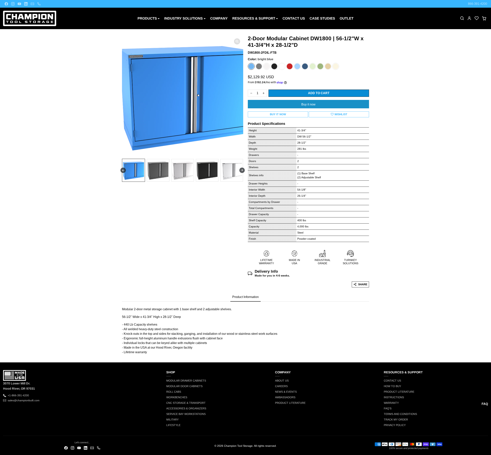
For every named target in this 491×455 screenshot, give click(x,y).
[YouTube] (19, 4)
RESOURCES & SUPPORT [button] (253, 18)
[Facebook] (6, 4)
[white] (281, 66)
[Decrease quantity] (251, 93)
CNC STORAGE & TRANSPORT (186, 402)
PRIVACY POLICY (395, 425)
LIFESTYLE (173, 425)
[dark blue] (305, 66)
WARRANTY (391, 402)
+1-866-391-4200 (18, 395)
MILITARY (172, 419)
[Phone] (39, 4)
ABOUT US (282, 380)
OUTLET (346, 18)
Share (362, 284)
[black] (274, 66)
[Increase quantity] (263, 93)
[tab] (245, 297)
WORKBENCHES (176, 397)
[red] (289, 66)
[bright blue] (251, 66)
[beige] (328, 66)
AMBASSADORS (285, 397)
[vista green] (320, 66)
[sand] (335, 66)
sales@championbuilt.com (24, 400)
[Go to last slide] (123, 170)
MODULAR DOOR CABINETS (184, 386)
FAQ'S (387, 408)
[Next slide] (242, 170)
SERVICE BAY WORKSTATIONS (186, 414)
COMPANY (219, 18)
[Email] (32, 4)
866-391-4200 (477, 3)
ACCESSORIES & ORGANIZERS (186, 408)
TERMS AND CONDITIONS (400, 414)
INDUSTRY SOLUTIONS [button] (183, 18)
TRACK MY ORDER (396, 419)
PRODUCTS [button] (147, 18)
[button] (462, 18)
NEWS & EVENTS (286, 391)
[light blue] (297, 66)
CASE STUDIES (322, 18)
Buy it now (308, 104)
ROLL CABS (173, 391)
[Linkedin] (26, 4)
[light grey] (266, 66)
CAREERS (281, 386)
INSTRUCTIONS (394, 397)
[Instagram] (13, 4)
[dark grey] (258, 66)
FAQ (485, 404)
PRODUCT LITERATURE (290, 402)
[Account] (469, 18)
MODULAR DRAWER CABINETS (186, 380)
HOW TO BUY (392, 386)
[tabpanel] (245, 330)
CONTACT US (294, 18)
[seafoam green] (312, 66)
